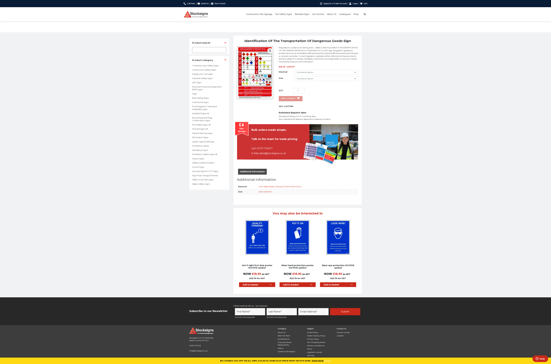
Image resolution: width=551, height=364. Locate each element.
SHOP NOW (318, 361)
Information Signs (200, 137)
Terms (309, 349)
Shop (356, 14)
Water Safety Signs (201, 184)
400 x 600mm (265, 192)
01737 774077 (265, 148)
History (281, 348)
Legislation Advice (314, 352)
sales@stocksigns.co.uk (272, 153)
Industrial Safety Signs (202, 78)
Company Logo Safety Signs (205, 65)
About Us (331, 14)
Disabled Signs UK (200, 113)
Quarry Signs (198, 158)
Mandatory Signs (200, 150)
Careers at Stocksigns (286, 351)
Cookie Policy (312, 332)
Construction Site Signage (259, 14)
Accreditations (283, 339)
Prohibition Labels (200, 146)
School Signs (198, 167)
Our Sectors (318, 14)
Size (281, 78)
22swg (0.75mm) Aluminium (289, 186)
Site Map (310, 355)
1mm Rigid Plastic (266, 186)
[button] (270, 50)
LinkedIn (340, 336)
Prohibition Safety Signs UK (204, 154)
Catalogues (345, 14)
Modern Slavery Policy (316, 336)
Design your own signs (202, 74)
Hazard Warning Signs (202, 133)
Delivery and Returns (315, 346)
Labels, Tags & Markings (203, 141)
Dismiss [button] (327, 361)
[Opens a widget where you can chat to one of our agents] (540, 359)
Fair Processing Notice (316, 342)
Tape (194, 94)
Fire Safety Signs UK (201, 125)
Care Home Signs (200, 102)
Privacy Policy (313, 339)
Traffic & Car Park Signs (202, 179)
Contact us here (343, 332)
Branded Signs (302, 14)
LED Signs (196, 82)
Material (283, 72)
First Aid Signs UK (200, 129)
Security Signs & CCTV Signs (205, 171)
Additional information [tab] (252, 171)
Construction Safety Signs (204, 70)
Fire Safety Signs (283, 14)
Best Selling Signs (200, 98)
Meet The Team (284, 336)
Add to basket (288, 98)
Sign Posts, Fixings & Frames (205, 175)
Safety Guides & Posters (203, 163)
